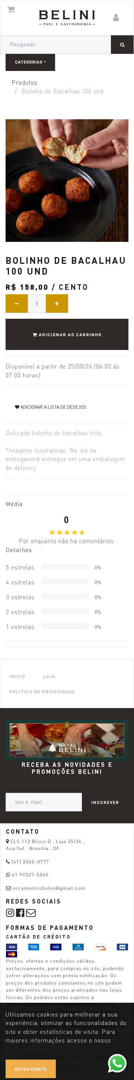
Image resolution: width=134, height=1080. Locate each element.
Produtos (25, 82)
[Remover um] (17, 303)
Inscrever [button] (105, 802)
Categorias (28, 61)
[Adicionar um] (57, 303)
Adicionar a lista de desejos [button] (52, 407)
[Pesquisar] (122, 44)
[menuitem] (17, 676)
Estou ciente (31, 1068)
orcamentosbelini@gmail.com (49, 888)
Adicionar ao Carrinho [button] (69, 334)
